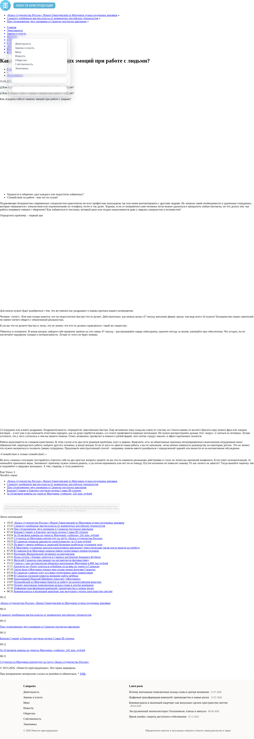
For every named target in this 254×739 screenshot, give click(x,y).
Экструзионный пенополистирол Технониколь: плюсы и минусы (167, 711)
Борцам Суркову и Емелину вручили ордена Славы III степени (44, 490)
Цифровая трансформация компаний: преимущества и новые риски (89, 506)
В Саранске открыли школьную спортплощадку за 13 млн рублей (52, 541)
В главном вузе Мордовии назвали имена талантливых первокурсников (56, 550)
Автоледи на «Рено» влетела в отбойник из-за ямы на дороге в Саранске (56, 566)
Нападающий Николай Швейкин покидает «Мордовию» (47, 578)
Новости (28, 708)
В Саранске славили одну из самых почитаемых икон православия (53, 572)
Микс (26, 702)
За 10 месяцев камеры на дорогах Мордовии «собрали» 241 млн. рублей (49, 493)
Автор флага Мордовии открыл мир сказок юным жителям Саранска (54, 569)
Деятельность (31, 691)
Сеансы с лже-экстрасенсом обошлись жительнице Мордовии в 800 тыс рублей (61, 563)
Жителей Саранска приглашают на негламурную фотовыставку (51, 560)
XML (83, 673)
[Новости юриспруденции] (27, 9)
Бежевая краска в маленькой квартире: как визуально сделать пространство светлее (38, 508)
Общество (29, 713)
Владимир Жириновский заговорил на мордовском (44, 553)
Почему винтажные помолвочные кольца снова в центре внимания (33, 506)
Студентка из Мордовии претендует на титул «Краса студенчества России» (58, 538)
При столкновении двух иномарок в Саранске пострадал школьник (47, 21)
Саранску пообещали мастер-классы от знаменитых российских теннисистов (52, 18)
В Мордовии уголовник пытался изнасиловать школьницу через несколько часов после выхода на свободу (77, 547)
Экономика (30, 724)
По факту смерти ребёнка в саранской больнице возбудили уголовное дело (58, 544)
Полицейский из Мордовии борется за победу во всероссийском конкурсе (57, 581)
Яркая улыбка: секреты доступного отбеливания (66, 510)
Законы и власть (33, 697)
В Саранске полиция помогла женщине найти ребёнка (46, 575)
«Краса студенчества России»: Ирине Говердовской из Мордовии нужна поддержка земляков (62, 15)
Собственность (32, 718)
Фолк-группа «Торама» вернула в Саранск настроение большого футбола (57, 557)
